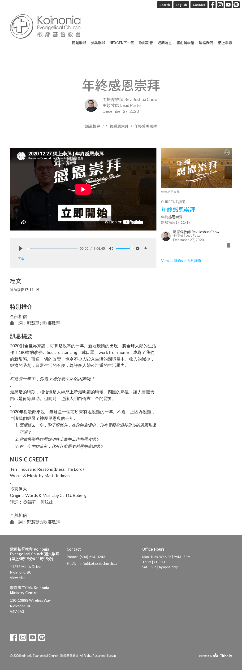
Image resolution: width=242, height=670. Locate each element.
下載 (21, 258)
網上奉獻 (225, 42)
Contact (199, 4)
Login (112, 655)
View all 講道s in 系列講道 (181, 260)
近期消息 (165, 42)
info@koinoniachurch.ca (98, 563)
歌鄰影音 (146, 42)
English (181, 4)
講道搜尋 (92, 126)
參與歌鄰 (98, 42)
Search (165, 4)
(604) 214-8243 (92, 557)
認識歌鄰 (79, 42)
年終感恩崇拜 (117, 126)
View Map (18, 577)
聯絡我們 (206, 42)
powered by (213, 659)
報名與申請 (185, 42)
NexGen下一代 (122, 42)
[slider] (52, 248)
